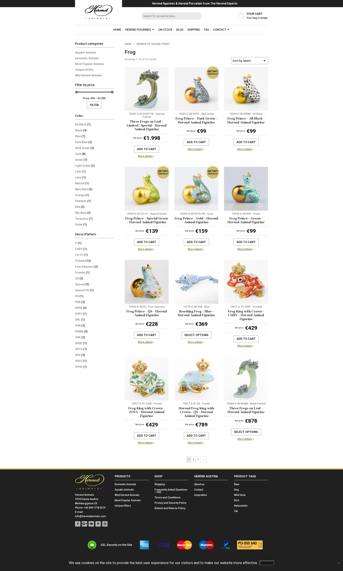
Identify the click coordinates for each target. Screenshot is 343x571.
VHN (78, 325)
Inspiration (200, 495)
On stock (165, 29)
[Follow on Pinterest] (98, 524)
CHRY (79, 249)
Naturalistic (241, 505)
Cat (236, 511)
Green (79, 159)
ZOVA (78, 366)
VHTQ (79, 349)
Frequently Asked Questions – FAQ (171, 491)
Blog (179, 29)
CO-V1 (79, 255)
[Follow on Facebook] (77, 524)
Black (78, 130)
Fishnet (80, 260)
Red (77, 207)
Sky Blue (80, 212)
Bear (237, 484)
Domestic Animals (87, 58)
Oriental (80, 272)
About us (199, 484)
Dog (236, 489)
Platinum (80, 201)
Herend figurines (138, 29)
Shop (128, 44)
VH (77, 296)
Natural (79, 183)
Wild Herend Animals (88, 75)
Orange (80, 195)
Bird (236, 500)
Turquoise (81, 218)
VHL (77, 319)
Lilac (78, 171)
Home (117, 29)
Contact (219, 29)
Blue (78, 136)
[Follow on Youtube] (91, 524)
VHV (78, 355)
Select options (196, 335)
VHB (78, 302)
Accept (267, 563)
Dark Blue (81, 142)
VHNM (79, 331)
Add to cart (146, 149)
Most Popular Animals (89, 64)
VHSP (78, 343)
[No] (338, 563)
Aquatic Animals (85, 52)
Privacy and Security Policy (170, 503)
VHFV (78, 313)
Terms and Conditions (167, 497)
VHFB (78, 308)
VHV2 (78, 361)
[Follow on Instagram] (105, 524)
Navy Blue (81, 189)
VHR (78, 337)
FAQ (206, 29)
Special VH (82, 290)
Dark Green (82, 148)
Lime (78, 177)
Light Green (82, 165)
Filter (94, 105)
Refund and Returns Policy (170, 508)
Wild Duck (239, 495)
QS (77, 278)
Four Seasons (84, 266)
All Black (80, 124)
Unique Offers (84, 69)
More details (145, 156)
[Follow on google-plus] (84, 524)
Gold (78, 154)
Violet (79, 224)
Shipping (193, 29)
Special (80, 284)
